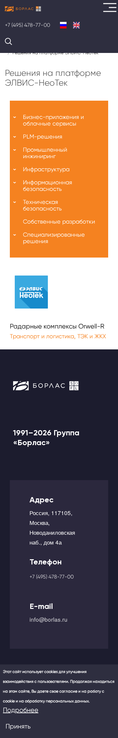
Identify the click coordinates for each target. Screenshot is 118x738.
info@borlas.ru (49, 619)
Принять (18, 726)
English (76, 25)
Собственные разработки (59, 221)
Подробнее (20, 710)
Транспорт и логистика (42, 336)
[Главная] (23, 9)
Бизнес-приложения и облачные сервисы (53, 120)
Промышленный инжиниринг (45, 152)
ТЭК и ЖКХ (91, 336)
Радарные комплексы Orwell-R (57, 326)
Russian (63, 25)
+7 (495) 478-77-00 (27, 25)
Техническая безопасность (42, 205)
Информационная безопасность (47, 185)
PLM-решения (42, 136)
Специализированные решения (54, 237)
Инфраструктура (46, 169)
